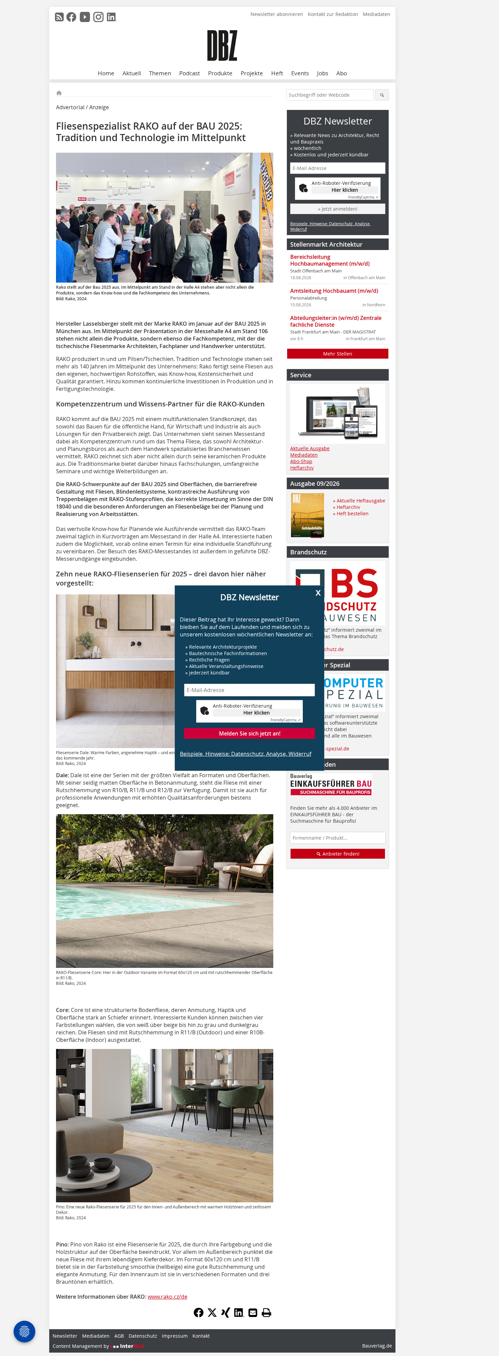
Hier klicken (256, 712)
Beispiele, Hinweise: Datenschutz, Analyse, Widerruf (245, 754)
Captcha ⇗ (285, 720)
